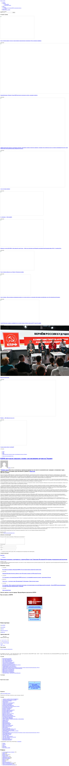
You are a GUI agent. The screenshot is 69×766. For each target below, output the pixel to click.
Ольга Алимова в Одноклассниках (8, 662)
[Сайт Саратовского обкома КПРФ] (6, 649)
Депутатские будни (6, 590)
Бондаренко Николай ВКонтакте (8, 705)
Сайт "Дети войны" (5, 735)
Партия (3, 761)
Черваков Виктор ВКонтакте (7, 738)
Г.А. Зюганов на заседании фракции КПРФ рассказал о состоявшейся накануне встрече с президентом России (26, 577)
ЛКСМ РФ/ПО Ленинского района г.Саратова (10, 730)
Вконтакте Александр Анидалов (8, 713)
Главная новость (5, 756)
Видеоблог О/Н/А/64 (6, 712)
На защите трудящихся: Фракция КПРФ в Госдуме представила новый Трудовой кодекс (21, 569)
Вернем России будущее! (4, 377)
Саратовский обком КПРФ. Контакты (8, 764)
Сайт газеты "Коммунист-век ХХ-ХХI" (9, 737)
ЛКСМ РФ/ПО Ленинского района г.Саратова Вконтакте (12, 668)
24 (2, 643)
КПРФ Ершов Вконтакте (6, 723)
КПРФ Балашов (5, 721)
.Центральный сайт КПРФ (7, 700)
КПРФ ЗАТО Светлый (6, 724)
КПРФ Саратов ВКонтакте (7, 726)
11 (3, 640)
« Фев (1, 645)
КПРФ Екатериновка (6, 722)
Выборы (3, 755)
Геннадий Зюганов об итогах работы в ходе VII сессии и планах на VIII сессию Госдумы (21, 573)
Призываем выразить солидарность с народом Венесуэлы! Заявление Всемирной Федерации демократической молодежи (33, 559)
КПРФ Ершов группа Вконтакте (8, 671)
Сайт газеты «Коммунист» (7, 659)
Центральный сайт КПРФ (6, 658)
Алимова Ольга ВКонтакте (7, 704)
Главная (3, 2)
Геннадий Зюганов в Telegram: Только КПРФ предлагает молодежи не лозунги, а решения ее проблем (18, 95)
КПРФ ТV (4, 759)
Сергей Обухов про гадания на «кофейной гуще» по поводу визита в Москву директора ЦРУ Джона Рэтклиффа (20, 323)
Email (1, 547)
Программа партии (7, 5)
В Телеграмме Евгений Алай (7, 707)
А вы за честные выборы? (5, 188)
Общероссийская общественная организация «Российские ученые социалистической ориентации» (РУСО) (20, 667)
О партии (4, 3)
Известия (32, 471)
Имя (1, 545)
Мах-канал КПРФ (5, 731)
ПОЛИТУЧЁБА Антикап (6, 734)
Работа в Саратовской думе (7, 763)
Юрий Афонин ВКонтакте (7, 739)
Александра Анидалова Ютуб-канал (8, 663)
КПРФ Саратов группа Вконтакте (8, 670)
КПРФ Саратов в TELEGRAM (7, 725)
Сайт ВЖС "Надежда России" (7, 736)
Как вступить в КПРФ (6, 9)
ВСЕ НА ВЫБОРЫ (5, 754)
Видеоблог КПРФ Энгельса (7, 711)
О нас (3, 6)
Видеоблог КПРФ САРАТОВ (7, 710)
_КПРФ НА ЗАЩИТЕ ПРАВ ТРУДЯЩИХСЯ (10, 699)
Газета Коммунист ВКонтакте (7, 717)
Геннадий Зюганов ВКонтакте (7, 718)
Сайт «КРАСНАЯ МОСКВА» (7, 660)
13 (5, 640)
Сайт (1, 549)
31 (2, 644)
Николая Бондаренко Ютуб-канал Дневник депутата (11, 664)
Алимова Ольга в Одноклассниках (8, 702)
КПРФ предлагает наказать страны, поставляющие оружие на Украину (26, 458)
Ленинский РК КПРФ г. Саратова (8, 729)
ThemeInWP (19, 741)
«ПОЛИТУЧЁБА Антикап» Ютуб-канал (9, 666)
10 (2, 640)
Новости (3, 557)
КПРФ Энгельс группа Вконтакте (8, 669)
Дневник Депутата (5, 719)
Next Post (2, 555)
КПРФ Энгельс (5, 727)
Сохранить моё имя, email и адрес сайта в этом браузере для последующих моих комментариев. (18, 551)
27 (5, 643)
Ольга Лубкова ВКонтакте (7, 733)
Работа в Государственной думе (9, 532)
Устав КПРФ (6, 4)
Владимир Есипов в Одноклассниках (8, 665)
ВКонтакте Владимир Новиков (7, 715)
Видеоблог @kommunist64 (6, 708)
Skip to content (2, 0)
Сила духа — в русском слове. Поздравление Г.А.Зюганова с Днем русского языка (20, 581)
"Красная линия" (5, 701)
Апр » (4, 645)
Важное (3, 753)
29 (8, 643)
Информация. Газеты (6, 757)
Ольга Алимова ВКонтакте (7, 661)
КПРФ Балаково (5, 720)
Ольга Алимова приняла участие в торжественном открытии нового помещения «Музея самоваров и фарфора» (20, 40)
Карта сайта (4, 8)
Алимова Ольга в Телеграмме (7, 703)
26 (4, 643)
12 (4, 640)
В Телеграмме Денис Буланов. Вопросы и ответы (10, 706)
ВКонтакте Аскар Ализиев (7, 714)
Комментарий (2, 544)
